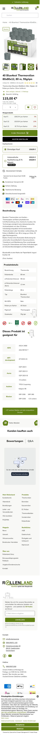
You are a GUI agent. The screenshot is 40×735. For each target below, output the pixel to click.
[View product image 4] (29, 66)
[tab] (14, 453)
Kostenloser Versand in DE (14, 185)
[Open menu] (4, 8)
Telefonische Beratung (13, 193)
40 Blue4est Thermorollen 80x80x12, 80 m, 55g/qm (22, 22)
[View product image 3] (21, 66)
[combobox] (19, 15)
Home (5, 22)
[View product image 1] (6, 66)
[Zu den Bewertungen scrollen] (29, 84)
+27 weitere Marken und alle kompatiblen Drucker (19, 423)
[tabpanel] (19, 478)
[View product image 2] (13, 66)
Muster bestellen (19, 142)
